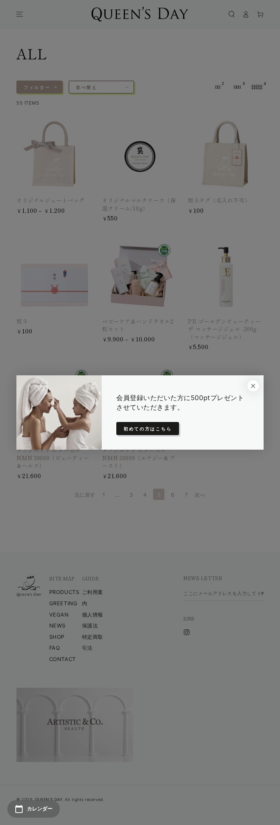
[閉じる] (253, 386)
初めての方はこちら (148, 428)
